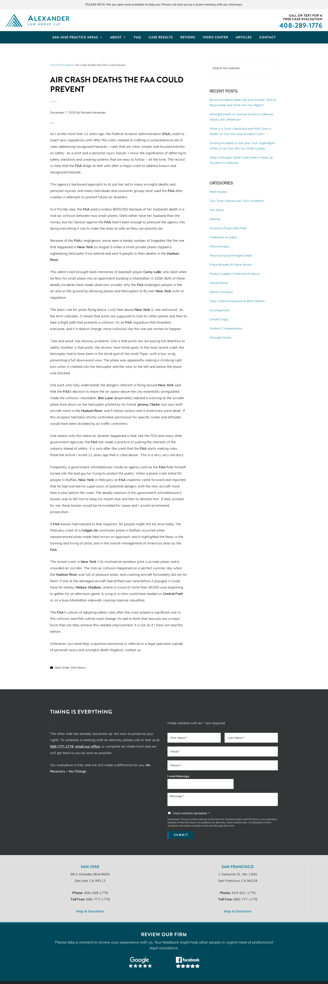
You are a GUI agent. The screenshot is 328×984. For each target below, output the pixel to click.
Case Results (161, 37)
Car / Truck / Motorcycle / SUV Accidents (237, 201)
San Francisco (238, 866)
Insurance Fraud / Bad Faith (228, 228)
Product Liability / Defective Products (235, 274)
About (116, 37)
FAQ (137, 37)
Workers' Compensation (226, 328)
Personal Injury (219, 246)
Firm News (78, 667)
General (215, 219)
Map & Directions (90, 911)
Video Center (215, 37)
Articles (244, 37)
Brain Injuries (218, 191)
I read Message (178, 776)
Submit (181, 835)
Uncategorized (219, 310)
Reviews (187, 37)
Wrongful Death (220, 337)
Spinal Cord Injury (221, 292)
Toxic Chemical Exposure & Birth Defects (237, 301)
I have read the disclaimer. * (191, 813)
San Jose (90, 866)
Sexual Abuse (219, 283)
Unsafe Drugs (219, 319)
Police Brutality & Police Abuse (230, 264)
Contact (267, 37)
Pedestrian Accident (223, 237)
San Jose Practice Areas (75, 37)
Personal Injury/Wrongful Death (231, 255)
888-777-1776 (62, 746)
